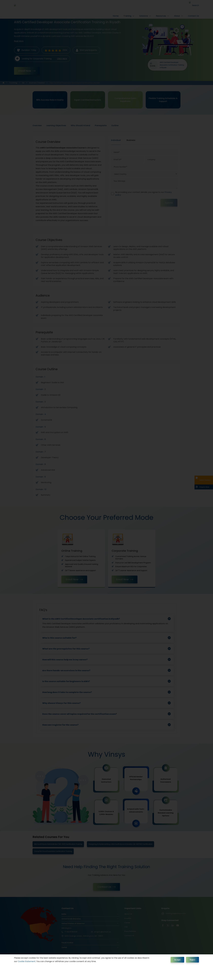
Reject (192, 959)
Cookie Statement (27, 961)
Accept (177, 959)
